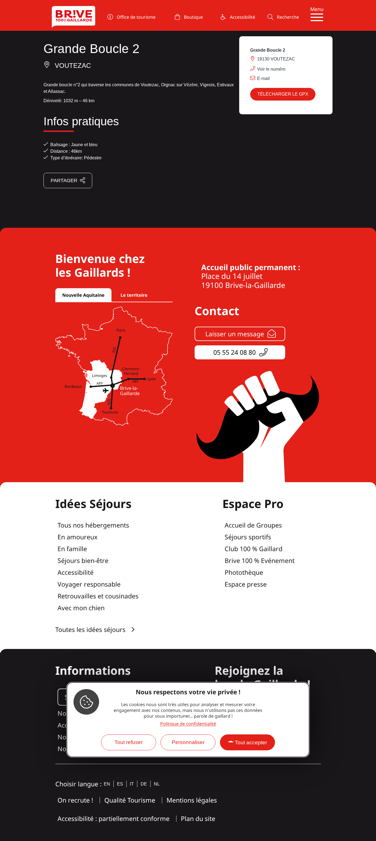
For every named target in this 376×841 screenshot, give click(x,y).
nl (157, 784)
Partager (64, 180)
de (144, 784)
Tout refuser (129, 742)
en (107, 784)
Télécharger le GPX (282, 94)
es (120, 784)
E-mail (263, 78)
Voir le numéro (271, 69)
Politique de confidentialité (188, 724)
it (132, 784)
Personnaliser (188, 742)
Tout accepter (251, 742)
